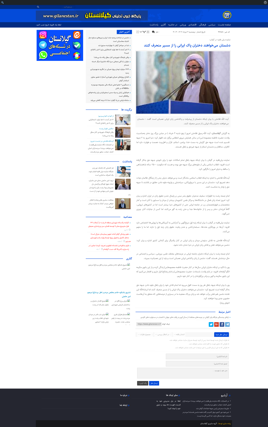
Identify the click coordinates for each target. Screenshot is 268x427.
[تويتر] (211, 324)
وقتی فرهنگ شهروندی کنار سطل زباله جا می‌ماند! (111, 57)
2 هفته (120, 241)
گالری (163, 25)
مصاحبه (127, 217)
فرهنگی (202, 25)
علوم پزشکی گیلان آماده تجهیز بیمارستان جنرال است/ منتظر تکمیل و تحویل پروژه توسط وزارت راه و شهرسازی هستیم (110, 238)
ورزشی (183, 25)
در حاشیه (172, 25)
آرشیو (224, 395)
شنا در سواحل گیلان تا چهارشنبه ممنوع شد (113, 45)
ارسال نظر (154, 383)
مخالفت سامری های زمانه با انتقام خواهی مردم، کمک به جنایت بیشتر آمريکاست (101, 204)
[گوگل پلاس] (216, 324)
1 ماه (98, 249)
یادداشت (154, 25)
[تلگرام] (227, 324)
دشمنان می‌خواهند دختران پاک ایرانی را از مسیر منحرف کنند (187, 45)
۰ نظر (157, 32)
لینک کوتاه (166, 324)
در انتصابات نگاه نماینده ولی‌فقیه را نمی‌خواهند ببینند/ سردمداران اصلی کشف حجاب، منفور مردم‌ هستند (100, 148)
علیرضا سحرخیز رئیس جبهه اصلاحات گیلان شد (212, 408)
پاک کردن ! (143, 383)
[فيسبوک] (222, 324)
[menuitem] (265, 2)
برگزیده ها (126, 110)
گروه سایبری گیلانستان (208, 423)
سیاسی (211, 25)
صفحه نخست (224, 25)
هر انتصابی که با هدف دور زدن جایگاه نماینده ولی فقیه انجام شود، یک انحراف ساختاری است (101, 171)
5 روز (126, 230)
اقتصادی (192, 25)
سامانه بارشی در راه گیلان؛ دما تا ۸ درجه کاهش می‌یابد (110, 100)
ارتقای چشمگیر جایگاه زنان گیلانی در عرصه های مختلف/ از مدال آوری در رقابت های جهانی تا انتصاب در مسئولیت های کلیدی (185, 317)
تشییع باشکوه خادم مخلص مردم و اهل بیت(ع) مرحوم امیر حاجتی (109, 294)
